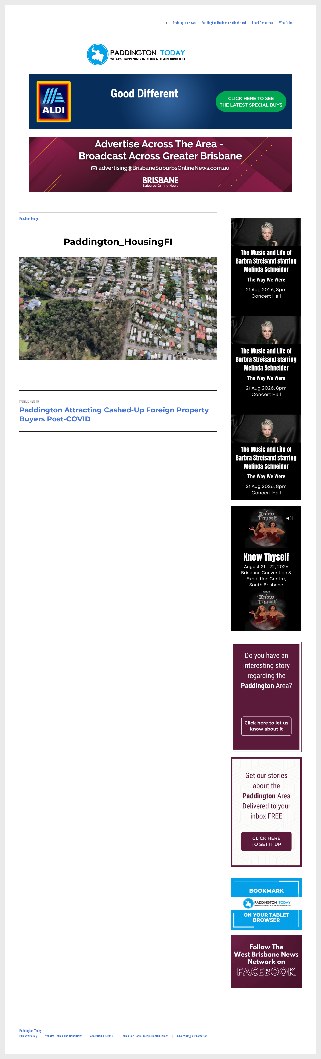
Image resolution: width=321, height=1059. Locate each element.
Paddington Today (30, 1030)
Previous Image (29, 218)
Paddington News (184, 22)
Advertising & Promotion (192, 1035)
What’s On (285, 22)
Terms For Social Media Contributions (145, 1035)
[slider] (271, 627)
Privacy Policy (28, 1035)
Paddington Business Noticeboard (223, 22)
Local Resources (262, 22)
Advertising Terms (101, 1035)
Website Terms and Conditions (63, 1035)
